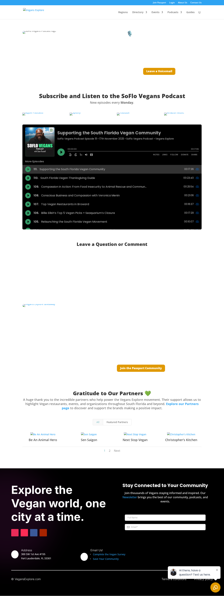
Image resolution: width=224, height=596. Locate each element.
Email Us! (96, 550)
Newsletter (129, 497)
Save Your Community (106, 558)
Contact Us (196, 3)
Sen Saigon (89, 440)
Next (117, 451)
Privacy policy (203, 579)
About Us (182, 3)
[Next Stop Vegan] (135, 434)
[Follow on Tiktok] (24, 532)
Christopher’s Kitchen (181, 440)
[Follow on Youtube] (43, 532)
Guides (190, 12)
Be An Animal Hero (43, 440)
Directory (138, 12)
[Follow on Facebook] (33, 532)
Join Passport (159, 3)
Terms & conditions (174, 579)
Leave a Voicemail (159, 71)
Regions (123, 12)
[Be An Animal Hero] (42, 434)
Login (172, 3)
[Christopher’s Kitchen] (181, 434)
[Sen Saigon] (89, 434)
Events (155, 12)
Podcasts (172, 12)
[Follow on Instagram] (15, 532)
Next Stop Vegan (135, 440)
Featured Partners (117, 422)
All (97, 422)
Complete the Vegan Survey (109, 554)
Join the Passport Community (141, 368)
